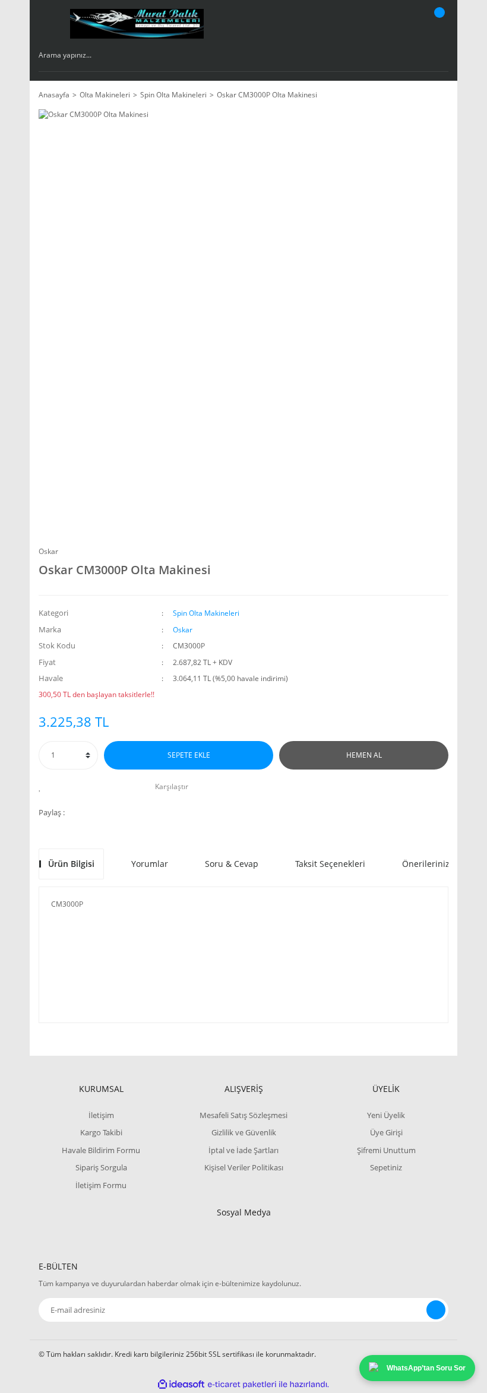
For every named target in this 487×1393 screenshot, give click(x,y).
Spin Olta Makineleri (206, 613)
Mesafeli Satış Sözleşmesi (243, 1115)
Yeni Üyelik (386, 1115)
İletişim (101, 1115)
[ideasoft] (181, 1384)
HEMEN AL (364, 755)
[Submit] (435, 1309)
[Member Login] (398, 23)
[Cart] (437, 23)
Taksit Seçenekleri (330, 863)
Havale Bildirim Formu (101, 1150)
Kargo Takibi (101, 1132)
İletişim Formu (101, 1185)
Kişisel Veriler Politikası (243, 1167)
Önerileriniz (426, 863)
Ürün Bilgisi (71, 863)
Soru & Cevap (231, 863)
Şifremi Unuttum (386, 1150)
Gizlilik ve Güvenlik (243, 1132)
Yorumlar (149, 863)
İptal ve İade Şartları (243, 1150)
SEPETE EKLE (188, 755)
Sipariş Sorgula (101, 1167)
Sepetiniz (386, 1167)
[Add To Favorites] (43, 787)
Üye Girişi (386, 1132)
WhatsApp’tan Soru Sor (426, 1368)
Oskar (48, 551)
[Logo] (137, 24)
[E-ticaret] (242, 1384)
